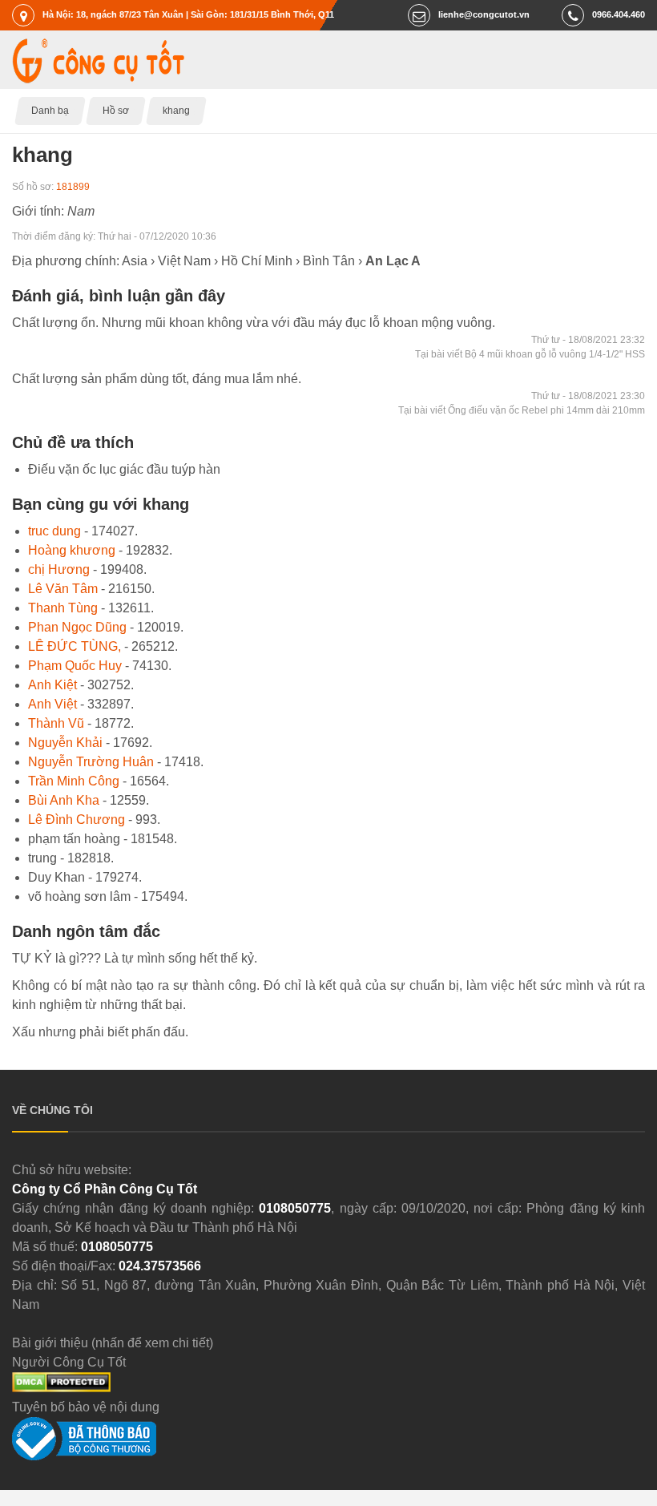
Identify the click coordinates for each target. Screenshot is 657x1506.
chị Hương (59, 569)
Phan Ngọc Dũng (77, 627)
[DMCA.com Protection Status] (61, 1388)
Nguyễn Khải (65, 742)
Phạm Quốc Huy (75, 665)
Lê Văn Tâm (63, 589)
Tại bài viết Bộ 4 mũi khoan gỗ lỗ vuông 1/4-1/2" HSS (530, 354)
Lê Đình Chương (76, 819)
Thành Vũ (56, 723)
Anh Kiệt (52, 685)
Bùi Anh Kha (63, 800)
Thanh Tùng (63, 608)
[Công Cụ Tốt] (98, 79)
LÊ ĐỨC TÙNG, (74, 646)
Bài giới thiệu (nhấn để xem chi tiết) (112, 1343)
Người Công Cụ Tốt (69, 1362)
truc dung (54, 531)
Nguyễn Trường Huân (91, 762)
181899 (73, 186)
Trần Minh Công (73, 781)
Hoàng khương (71, 550)
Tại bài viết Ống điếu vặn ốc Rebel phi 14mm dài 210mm (521, 410)
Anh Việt (52, 704)
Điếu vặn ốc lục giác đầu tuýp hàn (124, 469)
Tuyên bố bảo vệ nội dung (85, 1407)
